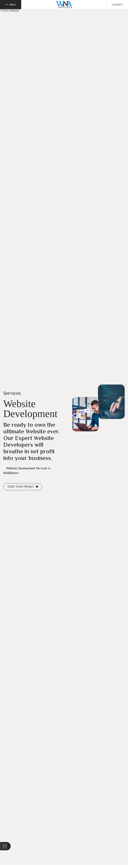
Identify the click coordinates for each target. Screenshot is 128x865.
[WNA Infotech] (64, 4)
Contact (117, 4)
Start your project (21, 487)
